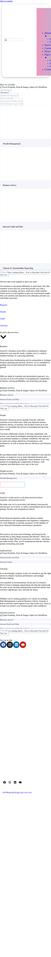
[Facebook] (3, 644)
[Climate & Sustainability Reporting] (25, 248)
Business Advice (9, 185)
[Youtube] (23, 644)
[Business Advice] (25, 165)
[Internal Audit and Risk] (25, 207)
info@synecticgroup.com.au (17, 793)
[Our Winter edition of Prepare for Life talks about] (38, 729)
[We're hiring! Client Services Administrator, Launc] (38, 700)
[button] (12, 484)
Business (4, 93)
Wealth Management (12, 144)
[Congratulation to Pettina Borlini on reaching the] (38, 671)
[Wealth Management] (25, 122)
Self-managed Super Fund (12, 104)
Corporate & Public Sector (12, 101)
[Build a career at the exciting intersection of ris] (13, 685)
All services (6, 90)
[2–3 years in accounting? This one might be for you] (13, 714)
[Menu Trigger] (37, 7)
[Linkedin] (16, 644)
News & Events (10, 822)
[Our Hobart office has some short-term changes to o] (13, 671)
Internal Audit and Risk (13, 227)
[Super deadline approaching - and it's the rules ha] (38, 714)
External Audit (6, 562)
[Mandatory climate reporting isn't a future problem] (38, 685)
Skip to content (6, 1)
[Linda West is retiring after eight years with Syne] (13, 729)
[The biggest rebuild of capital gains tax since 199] (38, 657)
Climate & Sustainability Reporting (18, 268)
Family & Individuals (9, 95)
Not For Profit (7, 98)
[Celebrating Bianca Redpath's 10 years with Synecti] (13, 700)
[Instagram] (10, 644)
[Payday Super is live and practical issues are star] (13, 657)
